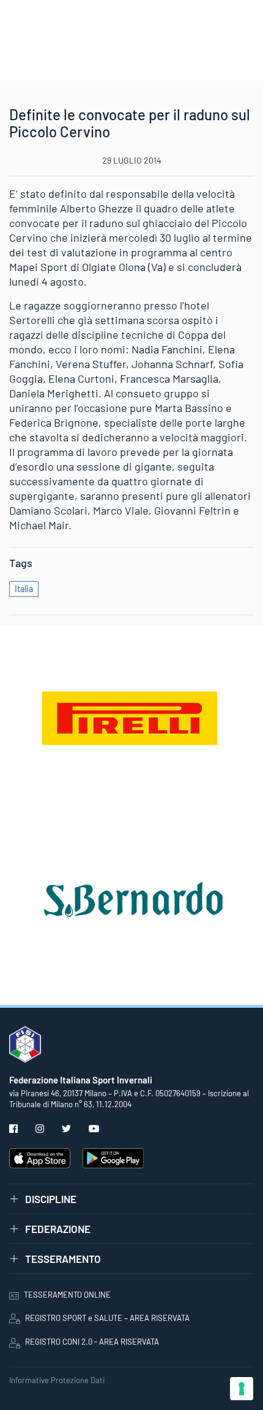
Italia (24, 589)
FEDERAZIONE (58, 1229)
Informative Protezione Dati (57, 1380)
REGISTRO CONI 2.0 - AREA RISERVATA (92, 1342)
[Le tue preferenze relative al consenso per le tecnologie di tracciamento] (241, 1388)
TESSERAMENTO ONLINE (67, 1295)
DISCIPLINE (50, 1199)
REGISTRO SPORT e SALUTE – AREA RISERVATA (107, 1318)
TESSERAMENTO (63, 1259)
